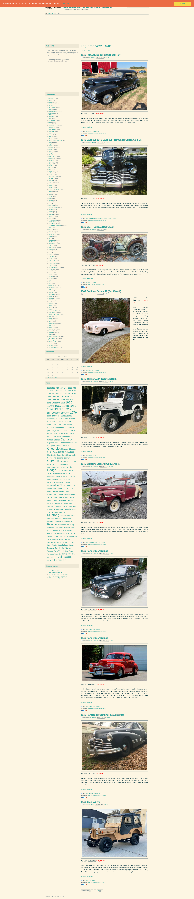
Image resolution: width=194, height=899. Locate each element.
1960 (72, 400)
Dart (63, 464)
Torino (71, 551)
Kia (49, 238)
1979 (73, 412)
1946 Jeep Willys (90, 802)
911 (60, 422)
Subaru (50, 327)
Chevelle (50, 155)
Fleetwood (51, 486)
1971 (58, 409)
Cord (49, 169)
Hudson (107, 57)
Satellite (60, 533)
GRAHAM (51, 205)
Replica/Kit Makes (53, 311)
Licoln (50, 253)
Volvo (50, 343)
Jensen (50, 233)
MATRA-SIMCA (52, 263)
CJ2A (90, 455)
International (51, 224)
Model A (68, 509)
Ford (112, 554)
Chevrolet (51, 158)
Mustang (53, 515)
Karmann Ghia (68, 497)
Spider (67, 542)
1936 (70, 391)
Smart (50, 320)
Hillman (50, 211)
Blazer (58, 433)
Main (49, 13)
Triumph (50, 332)
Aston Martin (51, 120)
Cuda (74, 461)
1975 (54, 413)
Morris (50, 278)
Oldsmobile (51, 287)
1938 (49, 394)
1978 (67, 413)
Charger (50, 446)
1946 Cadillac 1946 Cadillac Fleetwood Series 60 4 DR (111, 139)
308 (66, 419)
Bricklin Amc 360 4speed (55, 140)
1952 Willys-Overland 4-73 (55, 572)
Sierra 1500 (72, 536)
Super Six (96, 131)
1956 (54, 400)
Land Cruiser (52, 500)
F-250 (73, 476)
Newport (67, 515)
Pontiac (108, 717)
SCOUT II (71, 533)
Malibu (66, 503)
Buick (50, 145)
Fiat (49, 193)
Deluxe (57, 467)
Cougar (62, 461)
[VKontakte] (82, 135)
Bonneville (70, 433)
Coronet (60, 458)
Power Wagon (70, 525)
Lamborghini (51, 243)
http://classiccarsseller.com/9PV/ (97, 220)
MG (106, 229)
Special (50, 542)
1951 (58, 397)
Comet (64, 455)
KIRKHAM (51, 242)
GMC (49, 202)
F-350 (49, 479)
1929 (70, 388)
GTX (71, 488)
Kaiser (50, 236)
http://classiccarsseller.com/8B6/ (97, 544)
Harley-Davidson (53, 207)
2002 (63, 416)
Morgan (50, 276)
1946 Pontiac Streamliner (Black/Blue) (102, 714)
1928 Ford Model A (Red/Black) (57, 578)
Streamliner (97, 793)
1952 (62, 396)
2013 (67, 416)
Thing (56, 551)
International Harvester (54, 225)
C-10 (71, 436)
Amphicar (51, 113)
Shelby (50, 318)
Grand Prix (51, 488)
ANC (49, 115)
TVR (49, 334)
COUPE (68, 461)
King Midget (51, 240)
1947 (70, 394)
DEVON (50, 180)
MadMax (91, 57)
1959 (67, 400)
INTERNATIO (52, 222)
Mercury (111, 466)
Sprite (49, 545)
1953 (67, 397)
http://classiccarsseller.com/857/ (97, 708)
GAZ (49, 198)
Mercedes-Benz (52, 267)
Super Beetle (59, 548)
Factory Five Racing (53, 189)
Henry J (50, 209)
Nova (59, 518)
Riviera (71, 528)
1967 (58, 406)
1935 (65, 391)
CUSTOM (50, 464)
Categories (50, 94)
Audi (49, 122)
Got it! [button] (182, 3)
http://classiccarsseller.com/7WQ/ (97, 882)
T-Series (93, 282)
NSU (49, 283)
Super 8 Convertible (99, 542)
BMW (49, 136)
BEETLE (65, 428)
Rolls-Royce (51, 312)
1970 (50, 409)
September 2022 (52, 378)
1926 (57, 388)
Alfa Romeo (51, 104)
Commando (71, 455)
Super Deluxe (96, 629)
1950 (54, 397)
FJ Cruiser (66, 482)
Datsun (50, 171)
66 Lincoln (51, 98)
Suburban (70, 545)
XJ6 (58, 560)
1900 (49, 388)
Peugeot (50, 292)
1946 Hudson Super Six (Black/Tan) (101, 55)
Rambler (50, 303)
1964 (63, 403)
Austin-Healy (52, 129)
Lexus (50, 251)
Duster (59, 470)
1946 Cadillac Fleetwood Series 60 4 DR (100, 218)
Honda (50, 213)
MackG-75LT (51, 260)
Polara (69, 521)
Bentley (50, 135)
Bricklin (50, 138)
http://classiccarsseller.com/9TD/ (97, 133)
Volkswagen (51, 338)
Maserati (50, 262)
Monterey (61, 512)
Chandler (51, 151)
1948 (74, 394)
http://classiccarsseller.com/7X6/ (97, 795)
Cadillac (108, 142)
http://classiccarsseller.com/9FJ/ (96, 284)
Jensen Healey (52, 234)
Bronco (50, 436)
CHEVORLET (52, 156)
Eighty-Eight (60, 473)
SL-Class (67, 539)
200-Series (56, 416)
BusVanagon (63, 436)
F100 (54, 479)
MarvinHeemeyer (93, 381)
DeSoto (50, 178)
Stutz (49, 325)
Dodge (50, 182)
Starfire (54, 545)
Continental (51, 458)
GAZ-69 (50, 200)
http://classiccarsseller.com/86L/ (97, 631)
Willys (111, 381)
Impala (61, 491)
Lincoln (50, 254)
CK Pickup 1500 (56, 452)
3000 (62, 419)
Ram (49, 302)
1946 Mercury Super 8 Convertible (100, 463)
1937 (74, 391)
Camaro (50, 149)
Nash (49, 280)
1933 (57, 391)
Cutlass (58, 464)
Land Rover (51, 247)
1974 (49, 413)
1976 (58, 413)
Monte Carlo (53, 512)
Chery (50, 153)
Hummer (50, 216)
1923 (53, 388)
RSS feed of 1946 (85, 50)
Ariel (49, 118)
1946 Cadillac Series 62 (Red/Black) (101, 291)
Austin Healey (52, 126)
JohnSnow (92, 142)
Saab (49, 316)
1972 (65, 409)
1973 (71, 410)
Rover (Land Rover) (53, 314)
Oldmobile (51, 285)
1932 (53, 391)
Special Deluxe (58, 542)
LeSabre (50, 503)
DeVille (69, 467)
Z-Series (66, 560)
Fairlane (63, 479)
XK (61, 560)
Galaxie (69, 486)
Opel (49, 289)
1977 (63, 413)
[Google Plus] (86, 135)
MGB (53, 509)
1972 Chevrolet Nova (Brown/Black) (58, 576)
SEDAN (50, 536)
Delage (50, 175)
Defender (50, 467)
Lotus (50, 258)
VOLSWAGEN (52, 341)
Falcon (70, 479)
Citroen (50, 165)
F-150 (68, 476)
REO (49, 309)
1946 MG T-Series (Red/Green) (98, 227)
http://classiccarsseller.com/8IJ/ (96, 457)
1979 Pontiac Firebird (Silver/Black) (58, 574)
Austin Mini (51, 127)
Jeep (106, 805)
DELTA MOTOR (52, 176)
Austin (50, 124)
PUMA (50, 300)
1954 (72, 397)
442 (57, 422)
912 (63, 422)
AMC (49, 109)
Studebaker (51, 323)
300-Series (56, 419)
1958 (63, 400)
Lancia (50, 245)
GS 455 (58, 488)
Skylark (61, 539)
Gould (50, 204)
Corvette (53, 461)
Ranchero (50, 528)
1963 (58, 403)
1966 (50, 406)
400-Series (51, 422)
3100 (70, 419)
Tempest (50, 551)
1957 (58, 400)
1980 (49, 416)
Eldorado (50, 476)
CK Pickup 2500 (68, 452)
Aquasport (51, 116)
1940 (57, 394)
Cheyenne (65, 449)
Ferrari (50, 191)
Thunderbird (63, 551)
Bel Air (71, 431)
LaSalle (50, 249)
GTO (63, 489)
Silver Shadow (52, 539)
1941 (61, 394)
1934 (61, 391)
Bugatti (50, 144)
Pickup (56, 521)
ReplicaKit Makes (62, 528)
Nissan (50, 282)
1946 (87, 131)
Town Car (57, 554)
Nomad (54, 518)
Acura (50, 102)
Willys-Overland (52, 347)
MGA (49, 509)
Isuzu (49, 227)
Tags (53, 13)
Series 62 (96, 370)
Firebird (59, 482)
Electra (57, 476)
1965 (68, 402)
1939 (53, 394)
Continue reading (86, 127)
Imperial (67, 491)
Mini (49, 274)
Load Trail (51, 256)
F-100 (63, 476)
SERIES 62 (57, 536)
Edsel (50, 187)
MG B (50, 273)
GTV (67, 488)
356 (73, 419)
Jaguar (50, 229)
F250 (58, 479)
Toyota (50, 331)
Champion (73, 443)
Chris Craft (51, 162)
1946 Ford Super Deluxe (94, 551)
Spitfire (72, 542)
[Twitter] (84, 135)
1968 (65, 406)
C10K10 (50, 440)
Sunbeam (51, 329)
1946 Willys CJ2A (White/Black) (99, 378)
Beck (49, 133)
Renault (50, 307)
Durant (50, 184)
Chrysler (50, 164)
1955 (49, 400)
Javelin (55, 497)
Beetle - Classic (61, 431)
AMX (59, 425)
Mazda (50, 265)
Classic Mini (51, 455)
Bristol (50, 142)
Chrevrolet (51, 160)
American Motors (53, 111)
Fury (63, 486)
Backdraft (51, 131)
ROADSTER (63, 531)
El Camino (70, 473)
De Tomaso (51, 173)
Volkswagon (51, 340)
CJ (48, 452)
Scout (65, 533)
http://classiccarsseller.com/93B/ (97, 372)
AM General (51, 107)
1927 (61, 388)
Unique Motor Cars (53, 336)
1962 (54, 403)
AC (49, 100)
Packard (50, 291)
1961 (49, 403)
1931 (49, 391)
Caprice (50, 443)
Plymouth (51, 294)
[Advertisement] (97, 30)
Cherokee (57, 446)
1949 (49, 397)
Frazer (50, 196)
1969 (72, 406)
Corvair (67, 458)
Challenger (64, 443)
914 (66, 422)
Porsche (50, 298)
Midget (58, 509)
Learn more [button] (65, 3)
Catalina (56, 443)
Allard (50, 106)
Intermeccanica (52, 220)
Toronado (50, 554)
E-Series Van (67, 470)
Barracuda (57, 428)
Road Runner (52, 531)
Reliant (50, 305)
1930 (74, 388)
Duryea (50, 185)
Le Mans (70, 500)
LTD (61, 503)
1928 (65, 388)
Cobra (50, 167)
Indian (50, 218)
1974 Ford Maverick (53, 570)
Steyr (49, 322)
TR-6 (69, 554)
